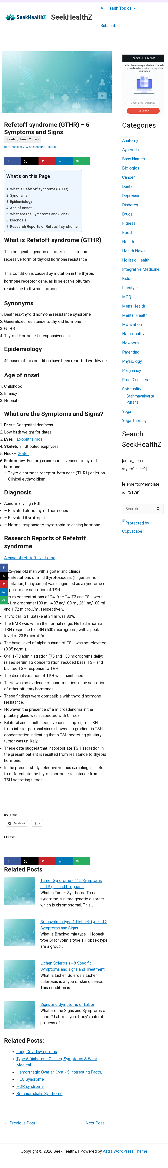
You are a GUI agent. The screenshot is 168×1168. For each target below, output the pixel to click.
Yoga (126, 411)
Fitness (128, 223)
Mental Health (135, 315)
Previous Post (20, 1123)
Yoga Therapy (134, 420)
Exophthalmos (30, 439)
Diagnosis (18, 220)
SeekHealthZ (71, 17)
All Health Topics (116, 8)
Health (128, 241)
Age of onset (21, 208)
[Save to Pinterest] (47, 161)
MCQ (126, 296)
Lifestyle (130, 287)
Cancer (128, 177)
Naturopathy (133, 333)
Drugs (127, 214)
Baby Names (133, 158)
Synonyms (18, 195)
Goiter (23, 453)
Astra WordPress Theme (125, 1151)
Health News (133, 250)
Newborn (130, 342)
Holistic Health (135, 260)
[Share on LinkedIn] (64, 161)
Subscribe (110, 25)
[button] (134, 8)
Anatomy (130, 140)
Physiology (132, 361)
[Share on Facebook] (12, 161)
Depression (132, 195)
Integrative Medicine (140, 269)
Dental (128, 186)
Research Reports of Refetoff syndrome (44, 226)
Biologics (130, 168)
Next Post (97, 1123)
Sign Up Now (142, 111)
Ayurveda (130, 149)
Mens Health (133, 306)
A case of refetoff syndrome (29, 557)
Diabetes (130, 204)
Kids (126, 278)
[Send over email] (81, 161)
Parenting (130, 352)
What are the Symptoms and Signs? (39, 214)
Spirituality (131, 388)
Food (127, 232)
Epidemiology (21, 201)
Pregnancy (131, 370)
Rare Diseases (13, 146)
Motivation (132, 324)
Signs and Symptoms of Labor (67, 1004)
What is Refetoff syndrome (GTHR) (39, 189)
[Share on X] (30, 161)
